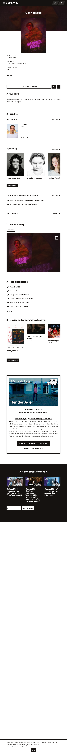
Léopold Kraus (11, 58)
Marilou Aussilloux (56, 178)
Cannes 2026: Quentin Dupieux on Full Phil (51, 491)
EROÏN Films (32, 204)
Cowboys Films (21, 63)
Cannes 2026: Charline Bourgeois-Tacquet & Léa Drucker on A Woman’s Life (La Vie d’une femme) (14, 495)
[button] (56, 238)
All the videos (28, 508)
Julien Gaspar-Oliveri (41, 418)
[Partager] (54, 87)
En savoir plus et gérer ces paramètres (18, 746)
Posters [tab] (11, 230)
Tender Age (20, 418)
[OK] (33, 750)
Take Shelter (11, 63)
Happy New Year (13, 351)
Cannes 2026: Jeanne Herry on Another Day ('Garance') (32, 492)
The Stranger (53, 341)
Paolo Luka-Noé (13, 178)
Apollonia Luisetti (34, 178)
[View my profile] (61, 3)
